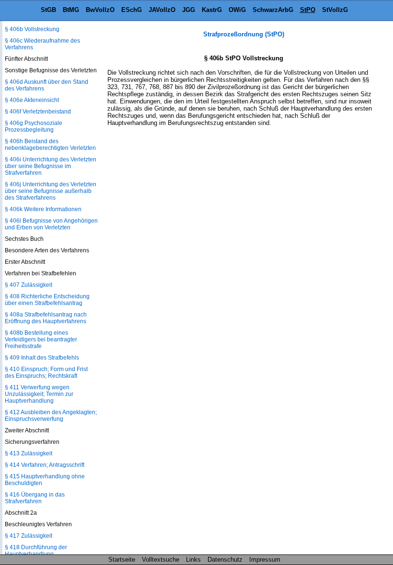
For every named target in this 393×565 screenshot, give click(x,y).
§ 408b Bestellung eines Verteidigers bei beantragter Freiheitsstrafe (41, 339)
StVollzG (335, 9)
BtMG (71, 9)
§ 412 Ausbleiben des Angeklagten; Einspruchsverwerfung (51, 415)
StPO (307, 9)
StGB (48, 9)
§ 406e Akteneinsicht (32, 100)
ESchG (131, 9)
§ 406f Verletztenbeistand (38, 111)
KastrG (212, 9)
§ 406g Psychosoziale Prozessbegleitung (33, 126)
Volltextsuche (160, 559)
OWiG (237, 9)
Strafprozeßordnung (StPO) (243, 34)
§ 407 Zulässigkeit (28, 285)
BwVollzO (100, 9)
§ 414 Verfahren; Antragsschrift (44, 465)
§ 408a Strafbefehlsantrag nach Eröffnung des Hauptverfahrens (46, 318)
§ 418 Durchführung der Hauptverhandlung (36, 550)
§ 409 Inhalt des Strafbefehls (42, 357)
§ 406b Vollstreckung (32, 29)
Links (193, 559)
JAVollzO (162, 9)
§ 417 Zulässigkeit (28, 535)
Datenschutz (225, 559)
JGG (188, 9)
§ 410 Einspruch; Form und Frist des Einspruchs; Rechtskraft (46, 372)
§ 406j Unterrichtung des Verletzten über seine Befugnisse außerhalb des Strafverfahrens (50, 191)
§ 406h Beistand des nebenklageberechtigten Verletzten (50, 144)
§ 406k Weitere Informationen (43, 209)
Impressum (264, 559)
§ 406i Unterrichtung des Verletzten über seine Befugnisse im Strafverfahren (50, 166)
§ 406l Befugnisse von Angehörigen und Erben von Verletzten (51, 224)
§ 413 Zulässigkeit (28, 453)
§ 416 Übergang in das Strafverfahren (35, 498)
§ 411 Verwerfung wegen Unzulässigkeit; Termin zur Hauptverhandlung (39, 394)
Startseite (121, 559)
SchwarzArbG (273, 9)
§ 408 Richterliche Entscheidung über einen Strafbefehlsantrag (47, 299)
